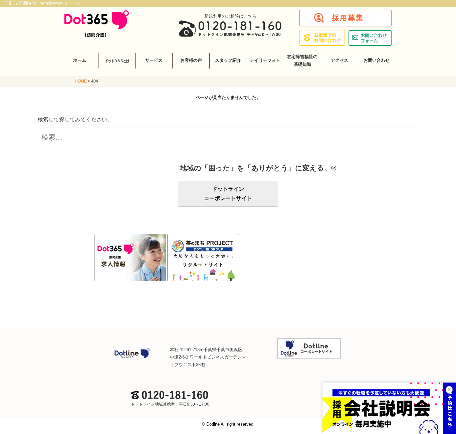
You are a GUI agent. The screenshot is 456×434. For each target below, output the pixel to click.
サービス (154, 60)
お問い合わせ (377, 60)
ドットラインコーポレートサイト (228, 193)
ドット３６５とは (117, 61)
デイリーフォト (265, 60)
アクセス (339, 60)
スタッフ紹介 (228, 60)
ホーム (79, 60)
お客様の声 (191, 60)
